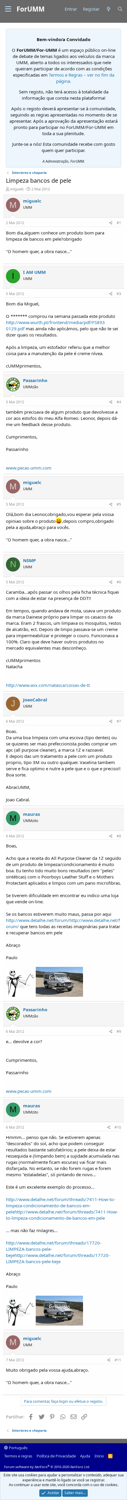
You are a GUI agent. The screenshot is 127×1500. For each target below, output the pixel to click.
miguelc (17, 189)
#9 (119, 1031)
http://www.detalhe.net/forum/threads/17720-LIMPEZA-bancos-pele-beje (58, 1258)
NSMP (29, 560)
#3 (119, 293)
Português (17, 1447)
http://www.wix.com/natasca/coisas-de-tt (48, 685)
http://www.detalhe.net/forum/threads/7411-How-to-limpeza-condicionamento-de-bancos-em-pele (60, 1205)
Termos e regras (18, 1456)
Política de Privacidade (56, 1456)
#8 (119, 836)
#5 (119, 504)
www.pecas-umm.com (28, 468)
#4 (119, 401)
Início (99, 1456)
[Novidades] (108, 9)
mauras (31, 814)
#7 (119, 721)
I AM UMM (34, 272)
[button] (8, 9)
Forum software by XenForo (47, 1467)
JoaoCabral (35, 700)
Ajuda (85, 1456)
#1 (119, 222)
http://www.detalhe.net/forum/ (37, 920)
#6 (119, 582)
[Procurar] (120, 9)
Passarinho (35, 380)
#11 (118, 1360)
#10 (118, 1127)
